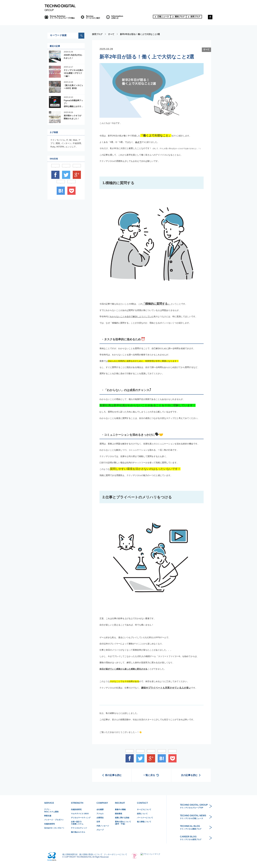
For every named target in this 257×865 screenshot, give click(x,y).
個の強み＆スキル (78, 832)
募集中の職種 (120, 809)
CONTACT (142, 803)
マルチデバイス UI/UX (80, 814)
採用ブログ (195, 16)
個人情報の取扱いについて (90, 854)
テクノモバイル (57, 140)
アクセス (100, 814)
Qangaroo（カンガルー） (54, 828)
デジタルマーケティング (81, 818)
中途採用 (77, 143)
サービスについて (144, 809)
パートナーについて (145, 818)
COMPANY (102, 803)
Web (75, 140)
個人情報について (144, 822)
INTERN (60, 146)
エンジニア (70, 146)
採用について (142, 814)
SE (70, 140)
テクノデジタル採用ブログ (190, 838)
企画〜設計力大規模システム (77, 823)
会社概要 (100, 809)
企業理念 (100, 818)
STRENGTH (77, 803)
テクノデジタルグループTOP (194, 806)
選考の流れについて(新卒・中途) (123, 823)
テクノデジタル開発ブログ (190, 827)
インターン (66, 143)
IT (67, 140)
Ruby (52, 146)
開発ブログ (180, 16)
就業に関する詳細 (122, 818)
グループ (100, 830)
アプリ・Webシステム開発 (51, 810)
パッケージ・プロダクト (54, 820)
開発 (58, 143)
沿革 (98, 822)
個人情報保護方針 (70, 854)
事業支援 (47, 816)
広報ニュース (163, 16)
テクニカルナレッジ (79, 828)
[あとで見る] (172, 758)
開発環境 (118, 814)
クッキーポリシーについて (115, 854)
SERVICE (49, 803)
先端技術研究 (49, 824)
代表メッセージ (103, 826)
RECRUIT (120, 803)
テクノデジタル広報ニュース (193, 816)
